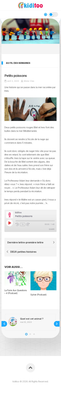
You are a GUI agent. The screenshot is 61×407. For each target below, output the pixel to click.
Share (51, 229)
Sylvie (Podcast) (38, 294)
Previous (4, 324)
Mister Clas (29, 81)
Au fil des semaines (18, 63)
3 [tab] (34, 334)
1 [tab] (26, 334)
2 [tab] (30, 334)
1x (23, 224)
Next (57, 324)
